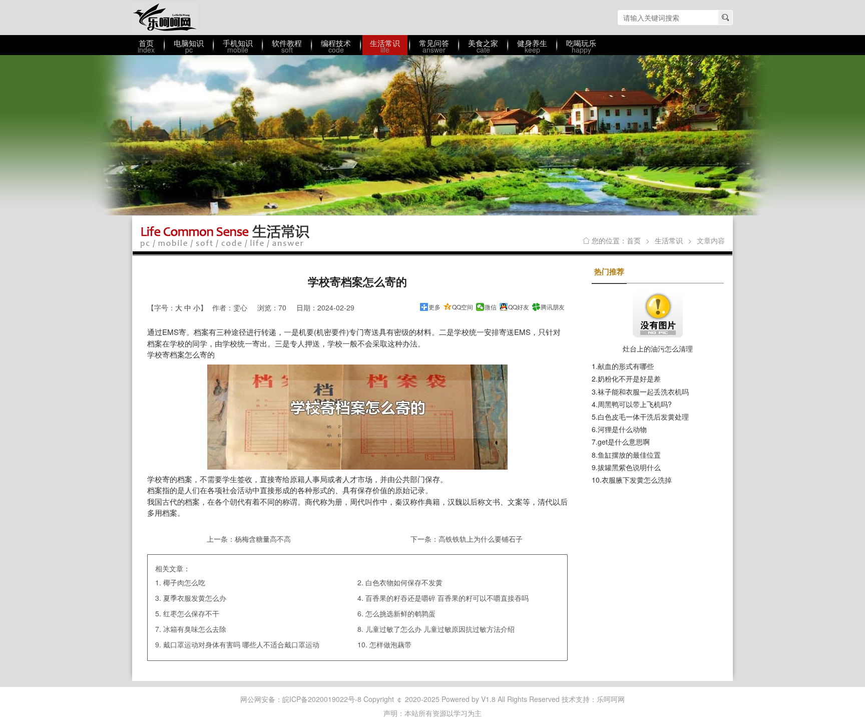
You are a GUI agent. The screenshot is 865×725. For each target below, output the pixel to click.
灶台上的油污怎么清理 (658, 348)
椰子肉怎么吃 (184, 582)
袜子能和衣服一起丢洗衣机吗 (643, 392)
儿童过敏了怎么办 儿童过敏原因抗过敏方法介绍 (440, 629)
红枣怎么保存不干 (191, 613)
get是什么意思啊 (624, 442)
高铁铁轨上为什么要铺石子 (481, 539)
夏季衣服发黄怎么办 (194, 598)
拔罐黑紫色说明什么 (629, 467)
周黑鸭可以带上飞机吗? (635, 404)
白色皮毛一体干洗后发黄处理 (643, 417)
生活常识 (669, 240)
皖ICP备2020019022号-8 (321, 699)
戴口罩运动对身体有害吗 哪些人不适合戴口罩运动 (241, 644)
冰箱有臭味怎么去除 (194, 629)
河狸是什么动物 (622, 429)
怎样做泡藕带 (390, 644)
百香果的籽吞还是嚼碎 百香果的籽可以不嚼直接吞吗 (447, 598)
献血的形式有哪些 (626, 366)
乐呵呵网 (164, 18)
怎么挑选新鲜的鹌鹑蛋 (400, 613)
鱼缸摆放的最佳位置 (629, 455)
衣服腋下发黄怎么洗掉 (637, 480)
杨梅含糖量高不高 (263, 539)
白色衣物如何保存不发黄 (404, 582)
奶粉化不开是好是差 (629, 379)
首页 (634, 240)
